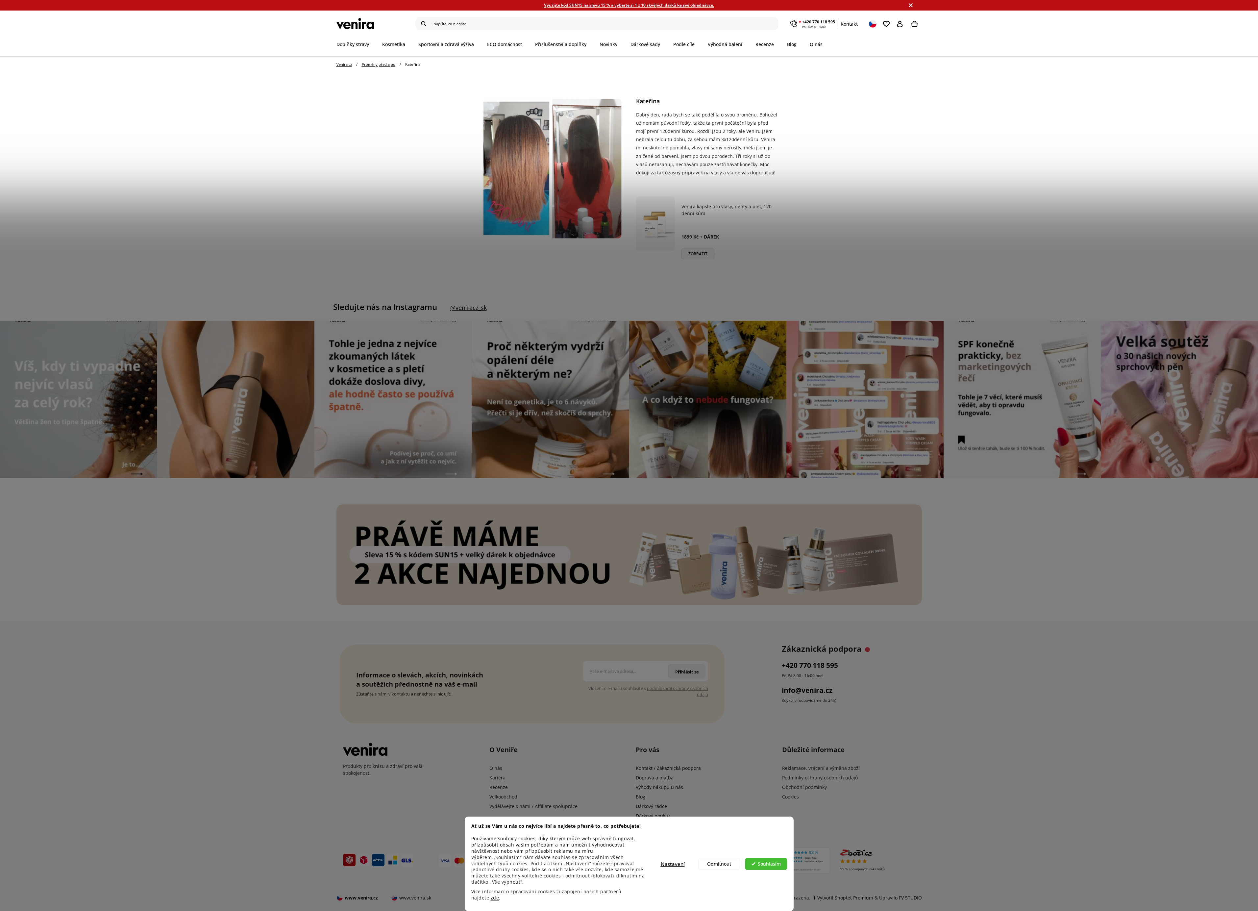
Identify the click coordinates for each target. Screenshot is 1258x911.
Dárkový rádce (651, 806)
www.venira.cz (361, 898)
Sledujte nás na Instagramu (385, 307)
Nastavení (673, 864)
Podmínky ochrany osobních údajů (820, 777)
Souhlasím (769, 864)
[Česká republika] (873, 23)
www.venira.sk (415, 898)
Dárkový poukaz (653, 816)
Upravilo (900, 898)
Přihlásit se (901, 23)
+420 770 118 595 (818, 22)
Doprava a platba (655, 777)
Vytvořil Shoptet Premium (845, 898)
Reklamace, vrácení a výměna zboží (821, 768)
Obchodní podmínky (804, 787)
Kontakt (849, 24)
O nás (495, 768)
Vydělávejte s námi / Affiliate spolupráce (533, 806)
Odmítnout (719, 864)
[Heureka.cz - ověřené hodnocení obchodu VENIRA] (795, 861)
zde (495, 898)
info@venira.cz (807, 690)
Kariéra (497, 777)
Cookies (790, 797)
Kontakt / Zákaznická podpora (668, 768)
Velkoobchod (503, 797)
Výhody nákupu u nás (659, 787)
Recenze (498, 787)
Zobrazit (697, 254)
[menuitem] (356, 44)
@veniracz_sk (468, 308)
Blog (640, 797)
